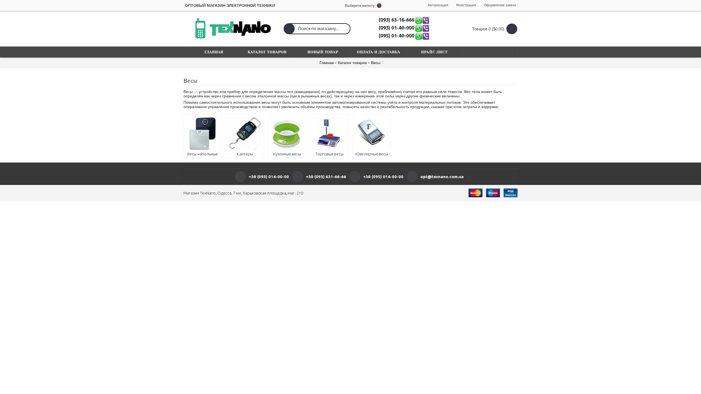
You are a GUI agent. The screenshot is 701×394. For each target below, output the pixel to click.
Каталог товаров (352, 63)
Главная (327, 63)
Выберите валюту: (350, 6)
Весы (375, 63)
